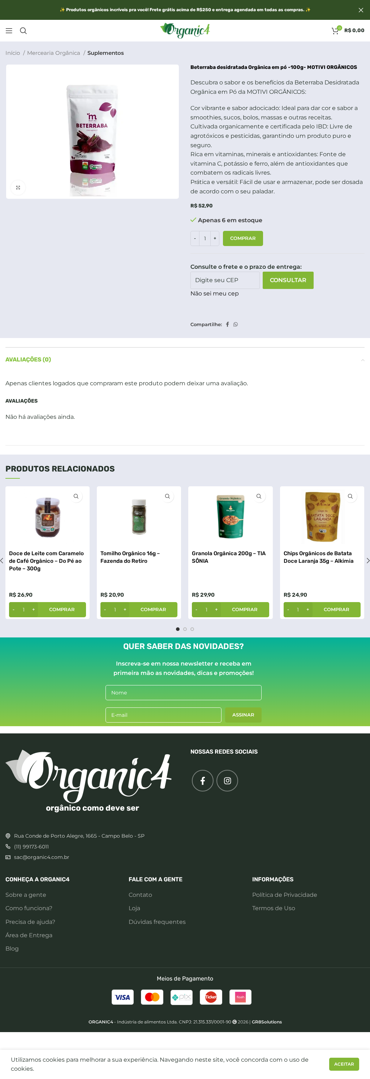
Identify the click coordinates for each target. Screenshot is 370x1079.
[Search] (23, 30)
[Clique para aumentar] (18, 187)
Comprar (243, 238)
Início (13, 52)
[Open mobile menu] (9, 30)
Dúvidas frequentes (157, 921)
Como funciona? (28, 908)
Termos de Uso (273, 908)
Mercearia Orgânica (54, 52)
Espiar (76, 496)
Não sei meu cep (214, 293)
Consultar (288, 280)
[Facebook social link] (227, 324)
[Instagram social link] (227, 780)
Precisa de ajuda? (30, 921)
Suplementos (105, 52)
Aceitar (344, 1064)
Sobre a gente (25, 894)
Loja (134, 908)
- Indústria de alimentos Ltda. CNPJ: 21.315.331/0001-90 (160, 1022)
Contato (140, 894)
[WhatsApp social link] (235, 324)
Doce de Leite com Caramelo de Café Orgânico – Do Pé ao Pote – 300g (46, 561)
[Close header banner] (361, 10)
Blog (12, 948)
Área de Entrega (28, 935)
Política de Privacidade (284, 894)
